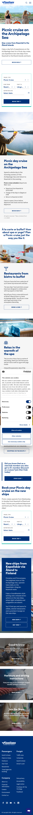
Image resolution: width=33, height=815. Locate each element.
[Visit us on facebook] (3, 802)
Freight (20, 751)
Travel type (7, 77)
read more (16, 723)
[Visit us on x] (14, 802)
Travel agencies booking (7, 770)
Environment (6, 792)
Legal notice (20, 784)
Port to (19, 84)
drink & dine (15, 307)
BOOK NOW (16, 211)
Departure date (8, 90)
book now (16, 62)
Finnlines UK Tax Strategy (22, 788)
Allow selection (16, 436)
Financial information (5, 785)
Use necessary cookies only (16, 441)
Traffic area (20, 755)
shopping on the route (16, 451)
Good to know (6, 755)
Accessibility (20, 781)
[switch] (28, 407)
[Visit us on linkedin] (18, 802)
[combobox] (17, 87)
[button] (26, 3)
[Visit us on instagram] (7, 802)
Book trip (19, 101)
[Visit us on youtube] (10, 802)
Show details (24, 425)
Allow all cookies (16, 430)
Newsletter (5, 767)
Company (6, 778)
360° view (16, 625)
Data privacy (20, 778)
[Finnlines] (8, 2)
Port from (7, 84)
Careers (4, 789)
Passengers (7, 751)
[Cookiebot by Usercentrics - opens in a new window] (23, 372)
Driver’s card (20, 764)
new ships (15, 619)
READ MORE (16, 659)
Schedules (20, 758)
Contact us (5, 795)
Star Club (5, 764)
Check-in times (6, 758)
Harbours (5, 761)
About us (4, 782)
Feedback (20, 792)
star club (17, 478)
